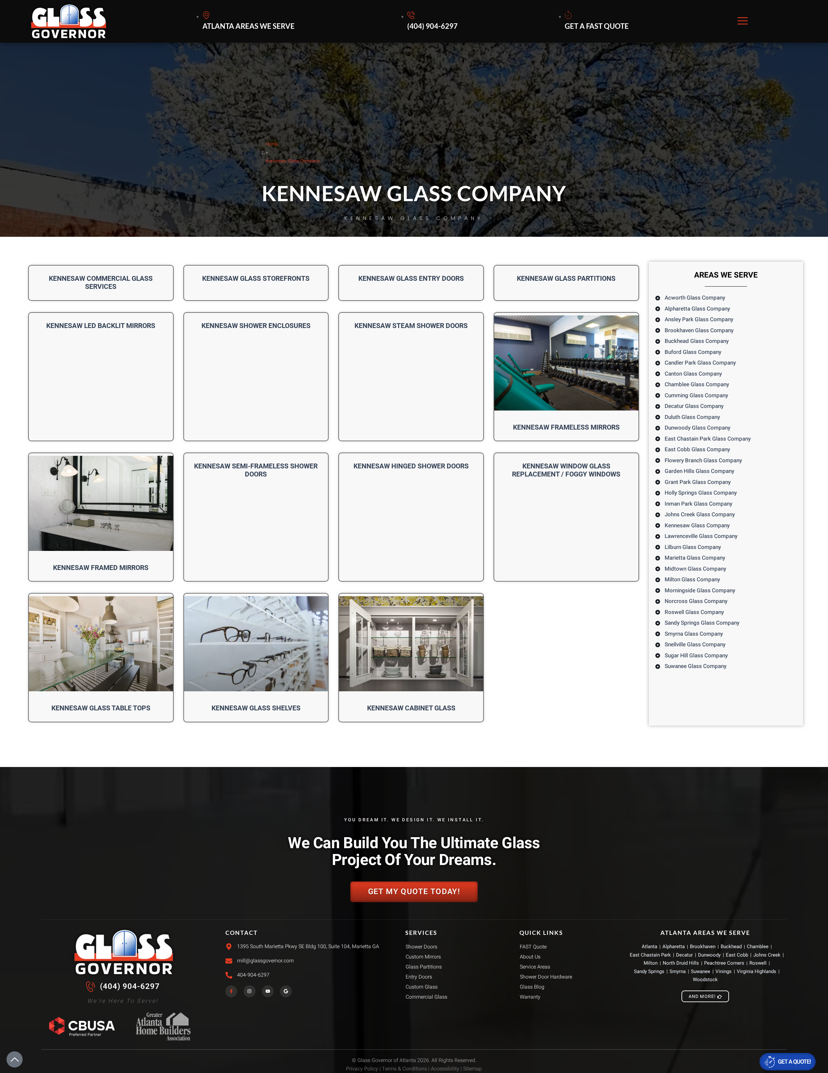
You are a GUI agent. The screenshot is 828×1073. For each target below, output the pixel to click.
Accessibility (445, 1069)
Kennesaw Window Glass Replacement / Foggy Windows (566, 470)
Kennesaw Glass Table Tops (100, 708)
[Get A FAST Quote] (598, 21)
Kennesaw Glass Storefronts (256, 278)
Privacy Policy (362, 1069)
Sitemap (472, 1069)
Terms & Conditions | (406, 1069)
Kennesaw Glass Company (293, 161)
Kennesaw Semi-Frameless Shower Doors (256, 470)
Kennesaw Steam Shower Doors (411, 326)
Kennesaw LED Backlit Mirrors (100, 326)
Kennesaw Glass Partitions (566, 278)
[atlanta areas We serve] (249, 21)
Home (272, 144)
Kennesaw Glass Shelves (256, 708)
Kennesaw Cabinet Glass (411, 708)
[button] (742, 21)
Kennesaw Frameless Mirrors (566, 427)
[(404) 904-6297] (433, 21)
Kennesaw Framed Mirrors (100, 568)
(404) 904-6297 (130, 986)
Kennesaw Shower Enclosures (256, 326)
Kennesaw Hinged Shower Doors (411, 466)
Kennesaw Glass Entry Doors (411, 278)
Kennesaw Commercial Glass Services (101, 282)
